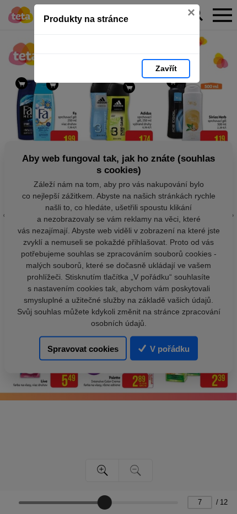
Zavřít (166, 68)
